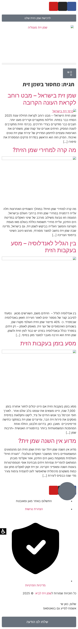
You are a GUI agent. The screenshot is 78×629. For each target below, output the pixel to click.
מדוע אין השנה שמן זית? (47, 440)
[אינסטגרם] (62, 6)
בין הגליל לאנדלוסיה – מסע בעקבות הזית (43, 247)
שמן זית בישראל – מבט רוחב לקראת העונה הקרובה (42, 99)
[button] (39, 64)
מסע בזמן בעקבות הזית (48, 343)
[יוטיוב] (53, 6)
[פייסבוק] (71, 6)
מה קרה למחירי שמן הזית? (44, 149)
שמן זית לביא (43, 593)
